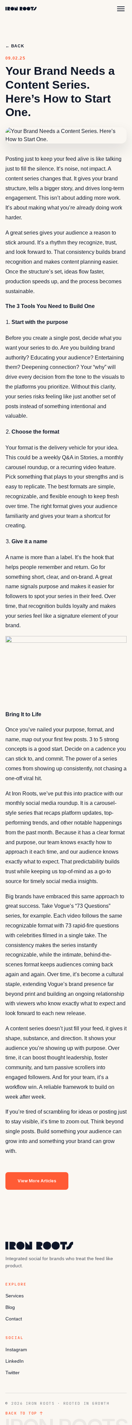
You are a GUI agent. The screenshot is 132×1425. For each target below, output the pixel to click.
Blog (10, 1307)
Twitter (12, 1372)
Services (14, 1295)
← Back (15, 46)
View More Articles (37, 1180)
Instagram (16, 1349)
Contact (13, 1318)
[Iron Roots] (21, 8)
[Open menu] (121, 8)
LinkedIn (14, 1361)
